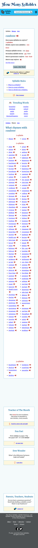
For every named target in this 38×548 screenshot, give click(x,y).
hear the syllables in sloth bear (17, 303)
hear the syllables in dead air (15, 367)
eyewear (11, 210)
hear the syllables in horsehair (30, 240)
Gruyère (11, 235)
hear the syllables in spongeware (23, 305)
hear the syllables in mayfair (15, 254)
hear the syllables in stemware (30, 308)
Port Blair (25, 273)
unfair (24, 319)
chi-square (25, 180)
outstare (11, 265)
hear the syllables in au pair (28, 155)
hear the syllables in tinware (15, 316)
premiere (25, 276)
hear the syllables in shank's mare (10, 292)
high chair (12, 240)
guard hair (25, 367)
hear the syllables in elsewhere (17, 207)
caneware (25, 174)
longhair (25, 251)
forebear (11, 221)
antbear (24, 152)
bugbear (11, 174)
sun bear (25, 311)
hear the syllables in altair (14, 152)
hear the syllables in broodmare (18, 171)
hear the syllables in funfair (15, 226)
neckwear (12, 259)
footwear (12, 218)
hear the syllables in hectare (28, 237)
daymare (12, 196)
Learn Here (19, 462)
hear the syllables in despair (28, 201)
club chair (25, 182)
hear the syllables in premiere (29, 275)
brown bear (26, 171)
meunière (25, 370)
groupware (25, 232)
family (12, 114)
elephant (12, 109)
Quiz (18, 31)
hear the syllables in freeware (29, 223)
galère (24, 226)
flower (26, 114)
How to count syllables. (16, 87)
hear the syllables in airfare (14, 149)
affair (10, 147)
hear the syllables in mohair (28, 256)
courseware (12, 191)
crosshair (12, 193)
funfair (11, 226)
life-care (25, 248)
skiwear (24, 295)
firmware (25, 213)
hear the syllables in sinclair (15, 297)
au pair (24, 155)
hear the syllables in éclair (27, 204)
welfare (11, 328)
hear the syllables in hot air (14, 243)
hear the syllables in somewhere (18, 305)
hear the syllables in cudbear (29, 193)
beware (11, 166)
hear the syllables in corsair (28, 188)
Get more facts (19, 443)
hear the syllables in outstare (16, 265)
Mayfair (11, 254)
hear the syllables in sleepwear (17, 300)
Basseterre (25, 160)
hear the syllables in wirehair (16, 330)
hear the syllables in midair (14, 256)
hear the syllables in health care (17, 237)
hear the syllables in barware (15, 160)
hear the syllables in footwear (16, 218)
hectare (24, 237)
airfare (11, 149)
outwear (24, 265)
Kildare (24, 246)
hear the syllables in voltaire (15, 325)
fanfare (24, 210)
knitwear (12, 248)
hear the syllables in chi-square (31, 179)
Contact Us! (20, 509)
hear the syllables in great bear (17, 232)
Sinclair (11, 297)
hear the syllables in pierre (14, 267)
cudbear (24, 193)
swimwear (12, 314)
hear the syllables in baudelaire (17, 364)
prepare (11, 278)
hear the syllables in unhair (14, 322)
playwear (25, 268)
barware (11, 160)
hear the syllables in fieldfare (16, 212)
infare (11, 246)
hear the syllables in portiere (15, 275)
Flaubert (25, 215)
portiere (11, 276)
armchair (12, 155)
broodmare (12, 171)
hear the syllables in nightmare (30, 259)
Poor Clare (12, 273)
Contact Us (16, 73)
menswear (25, 254)
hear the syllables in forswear (29, 221)
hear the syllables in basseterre (30, 160)
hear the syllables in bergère (28, 163)
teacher (25, 107)
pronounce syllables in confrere (21, 59)
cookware (12, 188)
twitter (20, 528)
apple (12, 111)
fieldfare (11, 213)
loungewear (13, 370)
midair (11, 257)
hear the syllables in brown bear (31, 171)
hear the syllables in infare (14, 245)
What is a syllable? (14, 85)
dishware (12, 204)
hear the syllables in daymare (16, 196)
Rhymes (14, 31)
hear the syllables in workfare (29, 330)
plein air (11, 270)
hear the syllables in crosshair (16, 193)
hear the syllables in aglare (27, 146)
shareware (25, 289)
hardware (25, 235)
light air (11, 251)
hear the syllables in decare (28, 196)
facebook (17, 528)
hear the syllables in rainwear (16, 281)
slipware (25, 298)
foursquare (12, 224)
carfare (11, 177)
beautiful (12, 107)
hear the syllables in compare (16, 185)
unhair (11, 322)
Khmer (11, 139)
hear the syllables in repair (14, 284)
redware (24, 281)
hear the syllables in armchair (16, 155)
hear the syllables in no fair (14, 262)
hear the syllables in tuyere (28, 138)
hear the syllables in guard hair (30, 367)
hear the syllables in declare (28, 199)
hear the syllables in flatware (16, 215)
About (9, 521)
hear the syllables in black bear (30, 168)
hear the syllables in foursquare (17, 223)
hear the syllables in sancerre (16, 286)
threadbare (25, 314)
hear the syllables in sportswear (18, 308)
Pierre (11, 268)
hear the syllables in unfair (27, 319)
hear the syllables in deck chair (17, 199)
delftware (12, 202)
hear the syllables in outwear (29, 265)
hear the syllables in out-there (30, 262)
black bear (25, 169)
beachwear (12, 163)
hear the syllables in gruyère (15, 234)
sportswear (12, 308)
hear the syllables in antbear (28, 152)
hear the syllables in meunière (30, 370)
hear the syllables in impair (28, 243)
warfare (24, 325)
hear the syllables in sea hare (29, 286)
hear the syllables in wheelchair (31, 327)
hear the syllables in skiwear (28, 295)
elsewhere (12, 207)
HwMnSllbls (19, 4)
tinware (11, 317)
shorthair (12, 295)
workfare (25, 330)
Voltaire (11, 325)
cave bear (12, 180)
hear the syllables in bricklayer (30, 364)
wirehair (11, 330)
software (25, 300)
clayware (12, 182)
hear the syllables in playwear (29, 267)
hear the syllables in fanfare (28, 210)
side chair (25, 292)
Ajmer (24, 149)
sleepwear (12, 300)
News (14, 521)
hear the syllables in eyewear (16, 210)
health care (12, 237)
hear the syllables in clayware (16, 182)
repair (11, 284)
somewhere (12, 306)
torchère (25, 317)
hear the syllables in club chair (30, 182)
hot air (11, 243)
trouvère (11, 319)
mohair (24, 257)
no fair (11, 262)
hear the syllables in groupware (31, 232)
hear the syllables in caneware (30, 174)
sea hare (24, 287)
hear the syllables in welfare (15, 327)
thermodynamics (12, 116)
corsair (24, 188)
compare (12, 185)
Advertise (21, 521)
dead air (11, 367)
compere (25, 185)
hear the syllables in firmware (29, 212)
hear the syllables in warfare (28, 325)
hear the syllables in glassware (30, 229)
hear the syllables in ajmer (27, 149)
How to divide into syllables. (18, 90)
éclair (24, 204)
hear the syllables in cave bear (16, 179)
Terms (16, 524)
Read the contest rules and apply (19, 423)
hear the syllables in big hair (15, 168)
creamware (25, 191)
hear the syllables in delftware (17, 201)
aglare (24, 147)
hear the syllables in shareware (30, 289)
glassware (25, 229)
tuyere (24, 139)
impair (24, 243)
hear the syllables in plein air (16, 270)
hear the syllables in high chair (17, 240)
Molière (11, 375)
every (26, 116)
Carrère (24, 177)
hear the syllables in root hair (29, 284)
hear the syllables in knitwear (16, 248)
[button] (31, 12)
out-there (25, 262)
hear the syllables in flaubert (29, 215)
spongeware (26, 303)
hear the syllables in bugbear (16, 174)
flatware (11, 215)
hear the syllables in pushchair (30, 278)
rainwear (12, 281)
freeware (25, 224)
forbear (24, 218)
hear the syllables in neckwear (16, 259)
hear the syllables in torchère (29, 316)
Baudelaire (12, 365)
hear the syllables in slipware (29, 297)
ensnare (24, 207)
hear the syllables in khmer (14, 138)
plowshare (25, 270)
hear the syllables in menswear (30, 254)
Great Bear (12, 232)
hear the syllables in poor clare (17, 273)
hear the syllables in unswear (29, 322)
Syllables (8, 123)
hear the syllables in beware (15, 166)
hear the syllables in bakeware (30, 157)
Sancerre (11, 287)
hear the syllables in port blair (30, 273)
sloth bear (12, 303)
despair (24, 202)
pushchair (25, 278)
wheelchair (25, 328)
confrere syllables (17, 36)
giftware (11, 229)
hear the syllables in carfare (15, 177)
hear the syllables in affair (14, 146)
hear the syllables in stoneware (17, 311)
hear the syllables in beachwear (17, 163)
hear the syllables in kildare (28, 245)
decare (24, 196)
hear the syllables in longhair (29, 251)
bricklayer (25, 365)
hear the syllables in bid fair (28, 166)
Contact (28, 521)
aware (11, 158)
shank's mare (13, 289)
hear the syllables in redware (29, 281)
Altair (10, 152)
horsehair (25, 240)
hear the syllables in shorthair (16, 294)
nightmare (25, 259)
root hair (25, 284)
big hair (11, 169)
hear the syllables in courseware (18, 190)
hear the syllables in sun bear (29, 311)
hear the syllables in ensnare (29, 207)
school (26, 109)
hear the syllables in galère (27, 226)
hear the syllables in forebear (16, 221)
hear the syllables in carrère (28, 177)
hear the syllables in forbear (28, 218)
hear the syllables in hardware (30, 234)
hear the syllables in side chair (30, 292)
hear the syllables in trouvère (16, 319)
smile (26, 111)
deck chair (12, 199)
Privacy (22, 524)
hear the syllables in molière (15, 375)
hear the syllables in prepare (15, 278)
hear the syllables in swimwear (17, 314)
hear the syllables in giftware (16, 229)
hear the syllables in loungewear (10, 372)
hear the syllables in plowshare (30, 270)
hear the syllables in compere (29, 185)
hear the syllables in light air (15, 251)
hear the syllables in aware (14, 157)
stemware (25, 308)
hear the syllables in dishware (16, 204)
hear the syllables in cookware (16, 188)
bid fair (24, 166)
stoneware (12, 311)
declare (24, 199)
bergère (24, 163)
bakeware (25, 158)
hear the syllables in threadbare (31, 314)
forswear (25, 221)
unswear (25, 322)
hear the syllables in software (29, 300)
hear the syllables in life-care (29, 248)
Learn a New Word (19, 67)
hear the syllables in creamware (31, 190)
